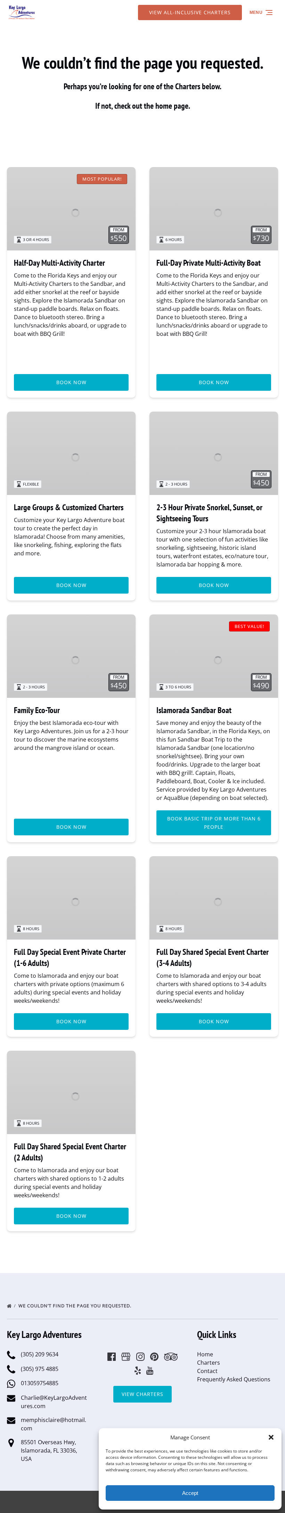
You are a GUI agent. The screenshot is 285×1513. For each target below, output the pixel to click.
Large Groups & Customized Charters (68, 507)
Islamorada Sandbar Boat (193, 710)
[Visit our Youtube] (149, 1370)
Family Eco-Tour (37, 710)
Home (205, 1354)
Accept (190, 1493)
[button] (271, 1437)
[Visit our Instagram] (140, 1357)
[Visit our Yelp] (138, 1370)
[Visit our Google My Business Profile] (125, 1357)
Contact (207, 1371)
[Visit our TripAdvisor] (171, 1357)
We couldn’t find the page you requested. (75, 1306)
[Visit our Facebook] (111, 1357)
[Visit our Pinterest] (154, 1357)
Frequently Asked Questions (233, 1379)
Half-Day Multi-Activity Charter (59, 262)
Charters (208, 1362)
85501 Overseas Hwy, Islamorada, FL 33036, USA (49, 1450)
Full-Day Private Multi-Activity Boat (208, 262)
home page (171, 105)
